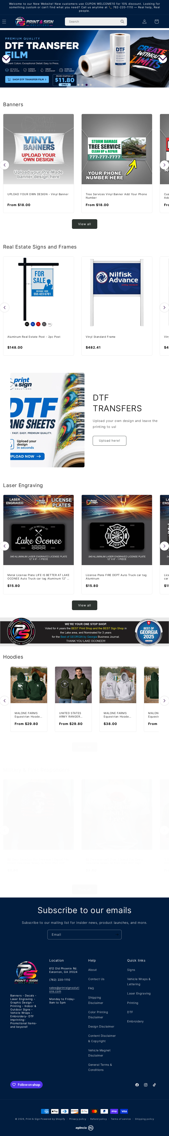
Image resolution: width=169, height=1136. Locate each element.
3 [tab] (88, 86)
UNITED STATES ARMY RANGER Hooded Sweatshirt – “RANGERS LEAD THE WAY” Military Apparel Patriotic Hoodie (72, 714)
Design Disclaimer (101, 1026)
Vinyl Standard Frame (101, 336)
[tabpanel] (84, 59)
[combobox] (96, 21)
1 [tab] (79, 86)
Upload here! (109, 440)
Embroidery (135, 1021)
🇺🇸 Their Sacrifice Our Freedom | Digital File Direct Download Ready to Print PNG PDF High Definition (38, 861)
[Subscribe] (116, 934)
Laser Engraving (139, 993)
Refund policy (98, 1119)
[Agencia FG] (84, 1129)
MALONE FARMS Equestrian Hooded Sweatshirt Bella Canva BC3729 (117, 714)
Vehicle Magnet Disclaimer (99, 1052)
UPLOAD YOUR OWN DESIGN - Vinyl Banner (37, 194)
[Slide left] (4, 164)
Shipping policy (144, 1119)
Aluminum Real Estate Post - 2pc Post (34, 336)
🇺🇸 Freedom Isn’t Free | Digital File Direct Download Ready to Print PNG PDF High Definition (114, 861)
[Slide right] (164, 164)
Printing (132, 1003)
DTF (130, 1012)
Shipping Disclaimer (95, 1000)
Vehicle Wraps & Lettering (139, 981)
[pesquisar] (122, 21)
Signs (131, 969)
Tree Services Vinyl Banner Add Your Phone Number (116, 195)
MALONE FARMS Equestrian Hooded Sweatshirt (28, 714)
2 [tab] (83, 86)
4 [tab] (92, 86)
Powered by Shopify (53, 1119)
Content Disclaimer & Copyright (102, 1038)
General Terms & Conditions (100, 1067)
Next (163, 59)
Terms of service (121, 1119)
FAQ (91, 988)
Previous (6, 59)
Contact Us (96, 979)
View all (84, 224)
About (92, 969)
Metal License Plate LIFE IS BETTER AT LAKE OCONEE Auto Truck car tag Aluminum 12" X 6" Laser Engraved (38, 576)
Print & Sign (33, 1119)
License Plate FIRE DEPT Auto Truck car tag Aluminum (116, 576)
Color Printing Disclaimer (98, 1014)
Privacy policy (77, 1119)
